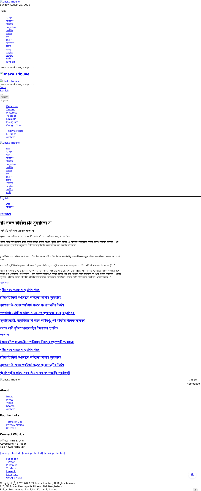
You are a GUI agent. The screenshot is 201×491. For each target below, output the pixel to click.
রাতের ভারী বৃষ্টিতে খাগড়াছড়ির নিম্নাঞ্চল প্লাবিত (29, 328)
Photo (9, 399)
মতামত (9, 33)
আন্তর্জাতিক (11, 27)
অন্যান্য (9, 55)
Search (10, 405)
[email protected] (10, 453)
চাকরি (8, 58)
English (10, 61)
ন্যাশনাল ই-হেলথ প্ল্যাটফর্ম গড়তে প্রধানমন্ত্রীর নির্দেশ (32, 305)
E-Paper (11, 133)
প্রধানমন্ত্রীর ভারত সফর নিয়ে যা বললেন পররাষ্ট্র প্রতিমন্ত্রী (35, 372)
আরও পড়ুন (4, 282)
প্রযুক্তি (9, 52)
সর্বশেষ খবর (4, 334)
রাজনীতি (9, 24)
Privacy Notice (15, 424)
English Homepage (193, 381)
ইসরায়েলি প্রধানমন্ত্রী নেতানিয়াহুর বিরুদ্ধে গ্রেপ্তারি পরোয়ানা (37, 342)
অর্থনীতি (9, 30)
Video (9, 402)
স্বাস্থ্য (8, 49)
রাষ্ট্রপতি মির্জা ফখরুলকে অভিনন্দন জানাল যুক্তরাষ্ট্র (30, 297)
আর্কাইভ (9, 189)
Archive (10, 137)
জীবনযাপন (10, 42)
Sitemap (11, 428)
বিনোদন (9, 39)
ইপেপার (3, 87)
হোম (8, 148)
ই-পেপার (9, 17)
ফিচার (8, 46)
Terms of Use (14, 421)
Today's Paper (14, 130)
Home (9, 396)
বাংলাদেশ (9, 20)
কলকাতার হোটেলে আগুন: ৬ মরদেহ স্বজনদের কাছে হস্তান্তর (37, 312)
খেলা (8, 36)
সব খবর (9, 154)
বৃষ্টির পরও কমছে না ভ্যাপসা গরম (20, 289)
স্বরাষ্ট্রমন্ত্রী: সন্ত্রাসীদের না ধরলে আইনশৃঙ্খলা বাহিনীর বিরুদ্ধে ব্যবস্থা (42, 320)
